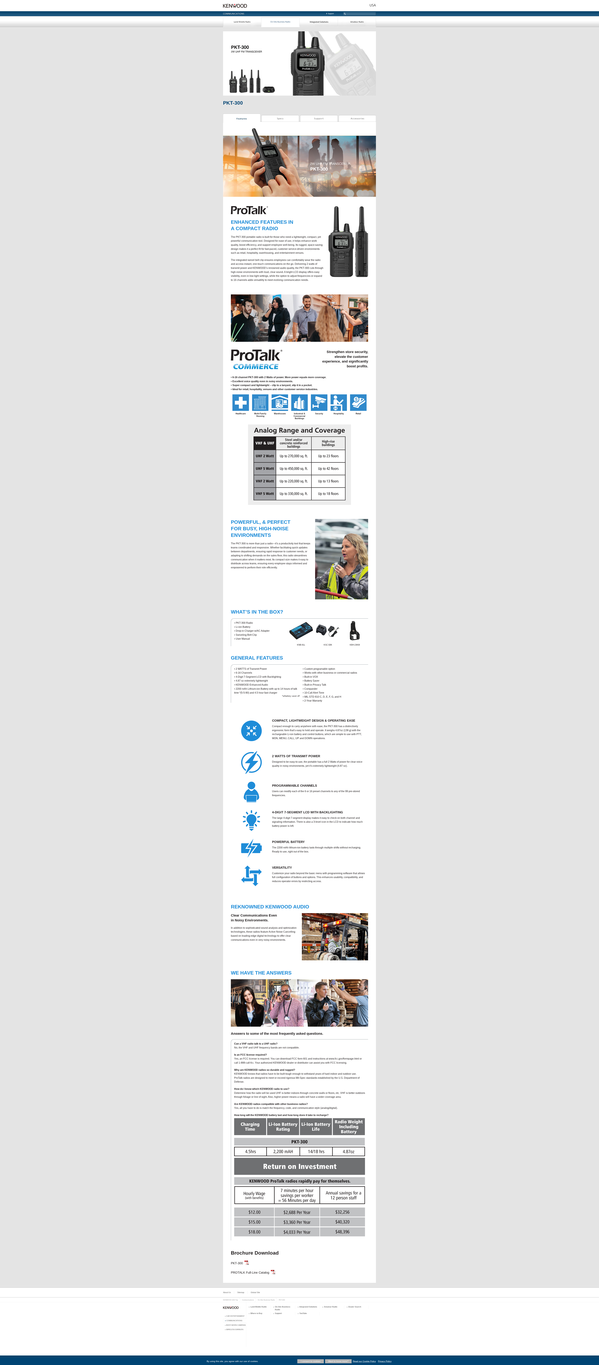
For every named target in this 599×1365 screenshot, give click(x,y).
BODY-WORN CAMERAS (236, 1325)
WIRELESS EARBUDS (234, 1329)
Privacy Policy (385, 1361)
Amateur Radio (357, 22)
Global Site (255, 1292)
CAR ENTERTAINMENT (235, 1316)
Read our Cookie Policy (364, 1361)
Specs (280, 118)
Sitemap (240, 1292)
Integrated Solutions (319, 22)
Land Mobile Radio (242, 22)
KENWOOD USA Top (230, 1300)
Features (241, 118)
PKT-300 (237, 1263)
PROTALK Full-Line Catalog (250, 1272)
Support (331, 14)
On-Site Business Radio (280, 22)
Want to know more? (338, 1361)
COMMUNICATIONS (234, 1320)
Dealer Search (354, 1307)
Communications (248, 1300)
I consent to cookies (310, 1361)
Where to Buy (256, 1313)
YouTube (303, 1313)
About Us (227, 1292)
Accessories (357, 118)
